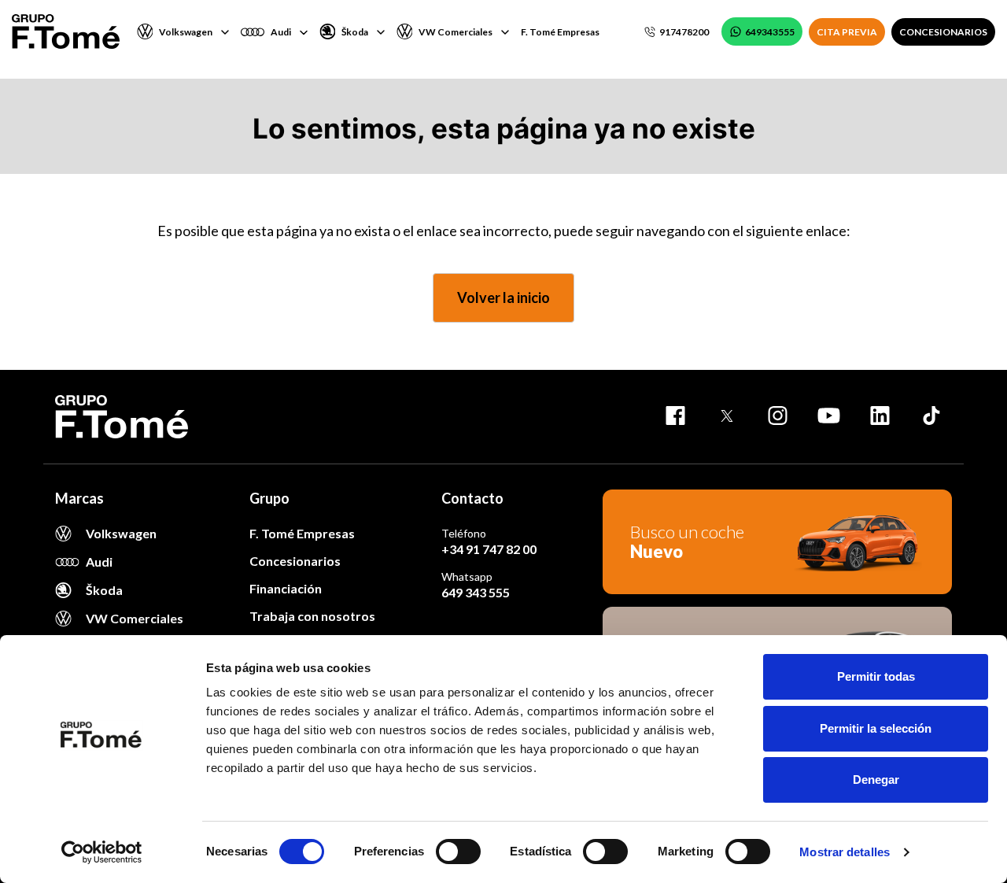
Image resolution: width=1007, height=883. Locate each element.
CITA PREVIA (847, 32)
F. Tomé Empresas (560, 32)
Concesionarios (295, 560)
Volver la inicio (503, 297)
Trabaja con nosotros (312, 615)
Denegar (876, 779)
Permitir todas (876, 676)
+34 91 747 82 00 (489, 548)
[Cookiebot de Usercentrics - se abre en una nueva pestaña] (102, 852)
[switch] (458, 851)
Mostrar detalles (844, 852)
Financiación (285, 588)
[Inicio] (66, 31)
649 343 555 (475, 592)
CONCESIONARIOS (943, 32)
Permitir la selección (875, 728)
